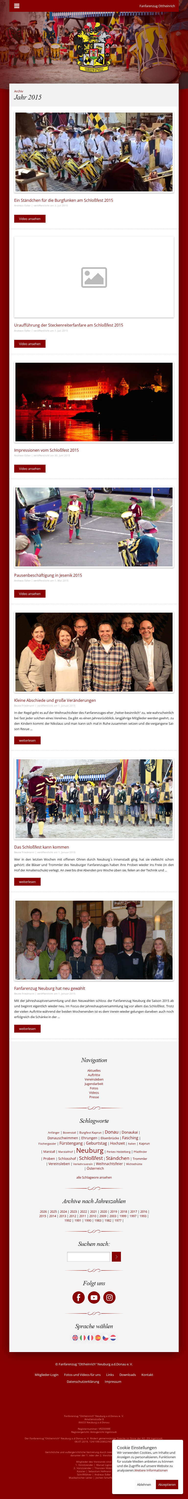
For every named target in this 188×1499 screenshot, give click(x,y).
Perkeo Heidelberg (118, 1151)
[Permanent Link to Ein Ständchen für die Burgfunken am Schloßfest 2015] (94, 152)
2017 (133, 1211)
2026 (43, 1211)
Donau (111, 1132)
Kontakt (147, 1374)
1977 (118, 1220)
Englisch (75, 1337)
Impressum (113, 1381)
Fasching (130, 1137)
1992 (67, 1220)
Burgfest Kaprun (90, 1132)
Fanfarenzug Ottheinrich (157, 6)
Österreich (95, 1168)
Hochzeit (117, 1143)
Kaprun (144, 1143)
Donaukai (130, 1132)
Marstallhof (65, 1151)
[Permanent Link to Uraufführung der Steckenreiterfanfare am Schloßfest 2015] (94, 277)
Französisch (90, 1337)
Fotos (94, 1088)
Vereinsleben (94, 1079)
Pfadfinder (140, 1151)
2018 (123, 1211)
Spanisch (97, 1337)
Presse (94, 1097)
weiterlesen (27, 740)
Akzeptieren (167, 1484)
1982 (108, 1220)
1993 (143, 1216)
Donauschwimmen (62, 1138)
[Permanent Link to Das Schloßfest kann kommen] (94, 798)
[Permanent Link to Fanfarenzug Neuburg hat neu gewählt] (94, 940)
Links (110, 1374)
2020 (103, 1211)
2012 (72, 1216)
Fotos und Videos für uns (82, 1374)
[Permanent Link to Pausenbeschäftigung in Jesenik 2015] (94, 527)
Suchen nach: (94, 1243)
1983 (97, 1220)
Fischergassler (47, 1143)
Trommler (140, 1158)
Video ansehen (30, 218)
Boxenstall (69, 1132)
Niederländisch (113, 1337)
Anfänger (54, 1132)
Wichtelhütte (134, 1164)
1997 (132, 1216)
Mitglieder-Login (47, 1374)
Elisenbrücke (110, 1138)
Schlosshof (67, 1158)
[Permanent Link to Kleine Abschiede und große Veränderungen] (94, 652)
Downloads (127, 1374)
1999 (122, 1216)
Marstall (49, 1151)
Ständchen (117, 1158)
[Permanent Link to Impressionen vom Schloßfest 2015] (94, 402)
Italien (132, 1143)
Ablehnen (144, 1484)
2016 (143, 1211)
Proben (49, 1158)
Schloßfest (91, 1158)
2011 (82, 1216)
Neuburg (90, 1150)
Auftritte (94, 1075)
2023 (73, 1211)
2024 (63, 1211)
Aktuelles (94, 1070)
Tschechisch (105, 1337)
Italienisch (82, 1337)
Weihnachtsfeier (109, 1163)
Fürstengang (71, 1143)
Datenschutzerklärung (83, 1381)
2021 (93, 1211)
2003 (112, 1216)
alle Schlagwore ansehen (94, 1177)
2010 (92, 1216)
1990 (87, 1220)
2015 (42, 1216)
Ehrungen (89, 1138)
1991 (77, 1220)
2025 (53, 1211)
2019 (113, 1211)
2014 (52, 1216)
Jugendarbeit (94, 1083)
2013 (62, 1216)
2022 (83, 1211)
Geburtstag (96, 1143)
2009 (102, 1216)
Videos (94, 1092)
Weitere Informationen (151, 1470)
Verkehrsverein (83, 1164)
